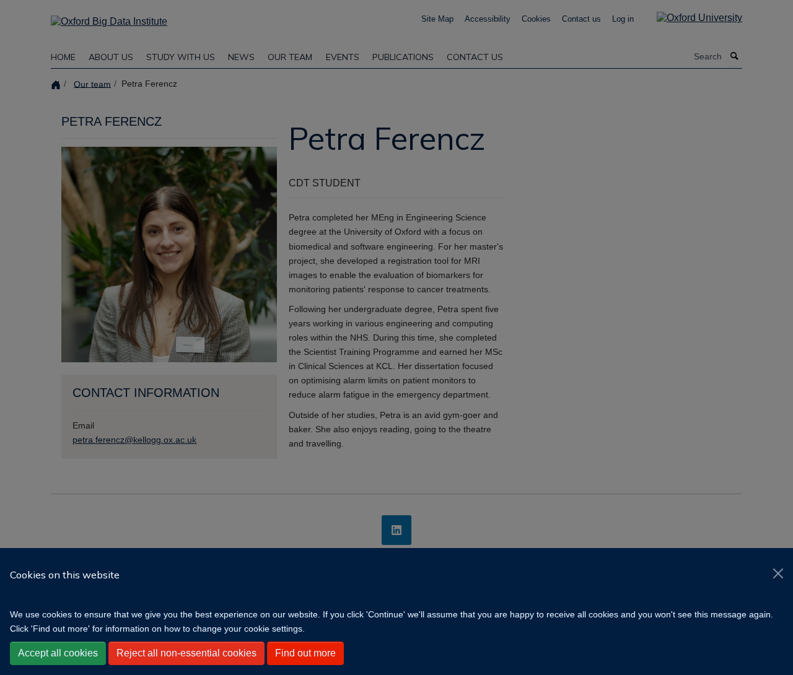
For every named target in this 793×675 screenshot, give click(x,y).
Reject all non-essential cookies (186, 653)
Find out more (305, 653)
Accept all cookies (58, 653)
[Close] (778, 573)
